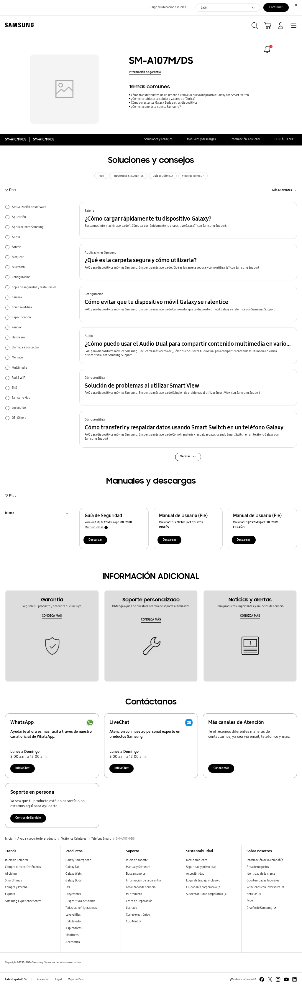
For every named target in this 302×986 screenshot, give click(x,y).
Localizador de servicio (140, 887)
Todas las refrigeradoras (81, 908)
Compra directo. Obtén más (23, 867)
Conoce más (221, 768)
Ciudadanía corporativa (201, 887)
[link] (267, 49)
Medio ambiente (196, 860)
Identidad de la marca (261, 874)
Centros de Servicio (28, 818)
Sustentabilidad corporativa (205, 894)
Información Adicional (245, 139)
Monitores (72, 935)
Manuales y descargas (201, 139)
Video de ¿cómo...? (193, 175)
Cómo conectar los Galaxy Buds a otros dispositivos (164, 103)
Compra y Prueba (16, 887)
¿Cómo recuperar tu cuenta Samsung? (156, 107)
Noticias (252, 894)
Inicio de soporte (137, 860)
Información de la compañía (265, 860)
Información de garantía (145, 72)
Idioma (9, 513)
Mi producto (134, 894)
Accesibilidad (195, 874)
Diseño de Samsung (260, 908)
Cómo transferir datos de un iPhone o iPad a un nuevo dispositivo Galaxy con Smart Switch (190, 95)
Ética (250, 901)
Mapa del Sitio (76, 979)
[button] (188, 220)
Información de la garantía (143, 880)
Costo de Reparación (139, 901)
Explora (10, 894)
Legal (58, 979)
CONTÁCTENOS (284, 139)
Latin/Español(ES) (16, 979)
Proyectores (73, 894)
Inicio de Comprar (16, 860)
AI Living (11, 874)
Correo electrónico (138, 914)
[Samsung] (18, 25)
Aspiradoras (73, 928)
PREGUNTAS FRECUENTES (128, 175)
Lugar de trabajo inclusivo (203, 880)
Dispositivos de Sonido (80, 901)
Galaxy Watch (74, 874)
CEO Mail (132, 921)
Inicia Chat (22, 768)
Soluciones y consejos (158, 139)
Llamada (131, 908)
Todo (101, 175)
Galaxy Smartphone (78, 860)
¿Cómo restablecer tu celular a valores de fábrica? (163, 99)
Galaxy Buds (73, 880)
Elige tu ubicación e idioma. (168, 7)
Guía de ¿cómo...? (163, 175)
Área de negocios (258, 867)
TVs (67, 887)
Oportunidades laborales (263, 880)
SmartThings (13, 880)
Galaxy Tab (72, 867)
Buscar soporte (135, 874)
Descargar (95, 540)
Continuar (276, 7)
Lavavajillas (73, 914)
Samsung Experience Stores (23, 901)
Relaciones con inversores (264, 887)
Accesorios (72, 942)
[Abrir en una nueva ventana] (261, 979)
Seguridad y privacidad (201, 867)
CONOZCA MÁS (52, 616)
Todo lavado (73, 921)
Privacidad (43, 979)
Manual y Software (138, 867)
